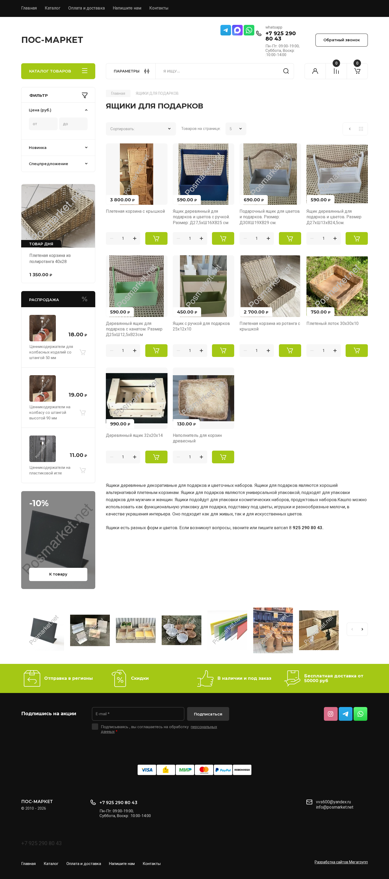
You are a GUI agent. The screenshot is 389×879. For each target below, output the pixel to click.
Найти (286, 71)
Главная (29, 8)
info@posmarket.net (334, 807)
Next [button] (362, 629)
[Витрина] (361, 129)
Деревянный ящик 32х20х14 (134, 435)
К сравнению (113, 150)
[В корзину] (82, 352)
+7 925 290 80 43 (280, 36)
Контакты (159, 8)
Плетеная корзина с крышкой (135, 211)
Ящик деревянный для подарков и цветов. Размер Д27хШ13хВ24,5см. (333, 217)
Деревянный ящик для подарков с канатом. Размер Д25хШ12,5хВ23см (134, 329)
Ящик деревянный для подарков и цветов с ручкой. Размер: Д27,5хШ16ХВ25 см (201, 217)
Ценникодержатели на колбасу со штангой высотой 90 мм (49, 412)
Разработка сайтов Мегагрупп (341, 862)
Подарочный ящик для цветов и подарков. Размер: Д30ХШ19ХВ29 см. (269, 217)
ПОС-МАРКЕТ (52, 40)
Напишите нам (127, 8)
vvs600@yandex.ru (333, 801)
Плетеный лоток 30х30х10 (332, 323)
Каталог (52, 8)
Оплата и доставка (86, 8)
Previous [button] (352, 629)
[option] (44, 631)
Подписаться (208, 714)
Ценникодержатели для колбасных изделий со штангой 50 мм (51, 352)
